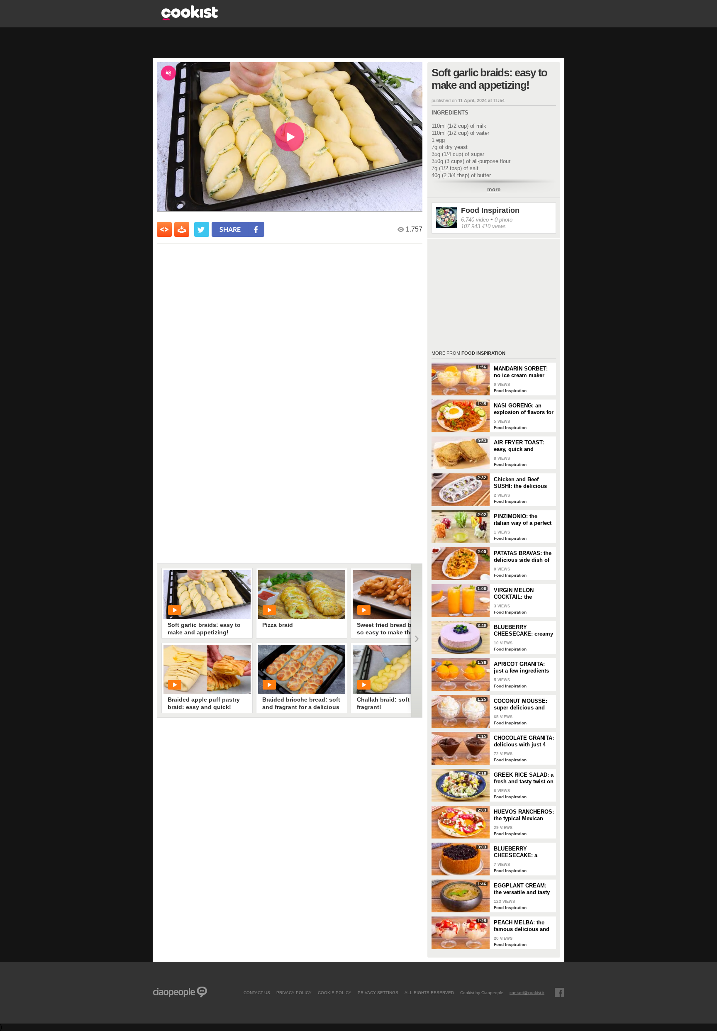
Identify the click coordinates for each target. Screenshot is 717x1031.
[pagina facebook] (559, 992)
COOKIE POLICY (334, 992)
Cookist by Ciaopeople (481, 992)
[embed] (164, 229)
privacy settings (378, 992)
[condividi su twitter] (201, 229)
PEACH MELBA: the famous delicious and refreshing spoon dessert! (521, 926)
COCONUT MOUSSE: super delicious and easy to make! (520, 704)
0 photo (503, 220)
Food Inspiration (490, 210)
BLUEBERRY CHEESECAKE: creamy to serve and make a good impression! (523, 630)
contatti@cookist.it (527, 992)
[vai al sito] (189, 18)
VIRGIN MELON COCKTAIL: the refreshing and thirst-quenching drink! (521, 593)
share (230, 229)
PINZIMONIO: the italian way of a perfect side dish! (522, 519)
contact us (257, 992)
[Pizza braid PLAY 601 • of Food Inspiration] (301, 594)
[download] (181, 229)
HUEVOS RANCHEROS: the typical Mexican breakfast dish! (524, 815)
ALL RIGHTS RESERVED (429, 992)
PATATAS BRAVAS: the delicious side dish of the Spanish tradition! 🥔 (522, 556)
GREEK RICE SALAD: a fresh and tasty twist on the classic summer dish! (524, 778)
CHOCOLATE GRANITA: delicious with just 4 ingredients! (524, 741)
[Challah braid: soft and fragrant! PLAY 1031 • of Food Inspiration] (396, 669)
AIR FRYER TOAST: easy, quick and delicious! (519, 446)
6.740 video (475, 220)
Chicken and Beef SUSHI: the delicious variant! (520, 483)
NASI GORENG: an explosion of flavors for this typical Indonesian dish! (524, 409)
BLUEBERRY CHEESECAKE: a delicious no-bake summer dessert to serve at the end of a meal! (520, 852)
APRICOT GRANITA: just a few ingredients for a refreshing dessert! (521, 667)
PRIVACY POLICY (294, 992)
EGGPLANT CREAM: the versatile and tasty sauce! (522, 889)
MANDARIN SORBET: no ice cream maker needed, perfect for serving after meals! (521, 372)
